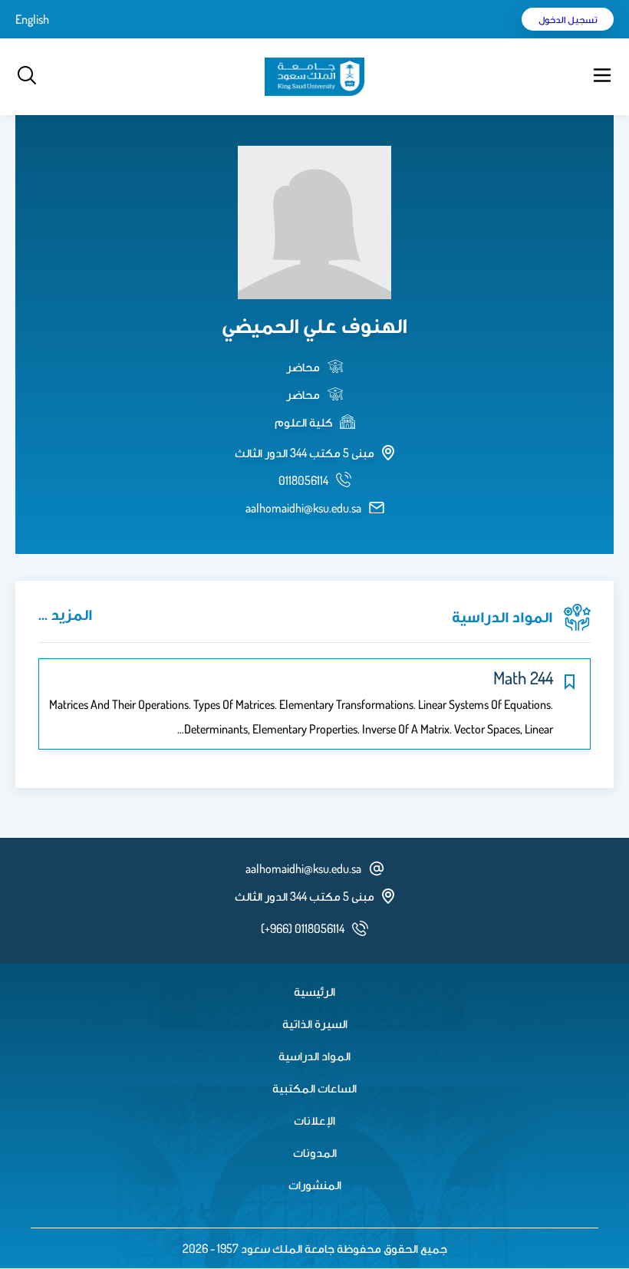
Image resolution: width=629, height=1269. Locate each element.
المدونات (315, 1152)
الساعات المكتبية (314, 1088)
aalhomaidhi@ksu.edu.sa (303, 508)
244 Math (523, 677)
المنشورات (314, 1184)
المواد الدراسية (314, 1055)
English (32, 19)
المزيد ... (65, 614)
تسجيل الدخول (568, 19)
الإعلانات (314, 1120)
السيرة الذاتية (314, 1023)
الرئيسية (314, 991)
